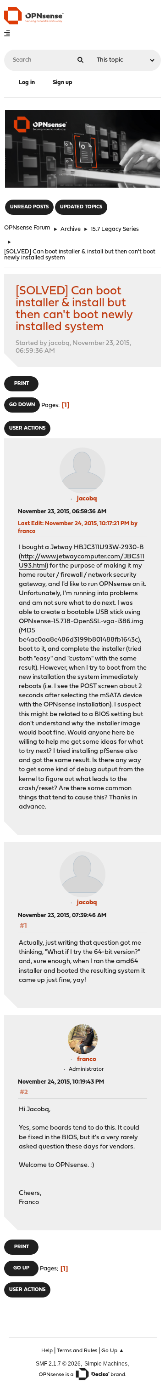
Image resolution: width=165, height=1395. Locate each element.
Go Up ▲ (112, 1351)
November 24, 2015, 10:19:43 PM (61, 1082)
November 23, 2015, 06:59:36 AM (62, 512)
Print (21, 383)
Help (47, 1351)
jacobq (87, 498)
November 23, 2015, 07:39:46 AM (62, 916)
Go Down (22, 405)
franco (86, 1059)
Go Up (21, 1268)
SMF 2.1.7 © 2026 (58, 1363)
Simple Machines (105, 1363)
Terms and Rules (77, 1351)
